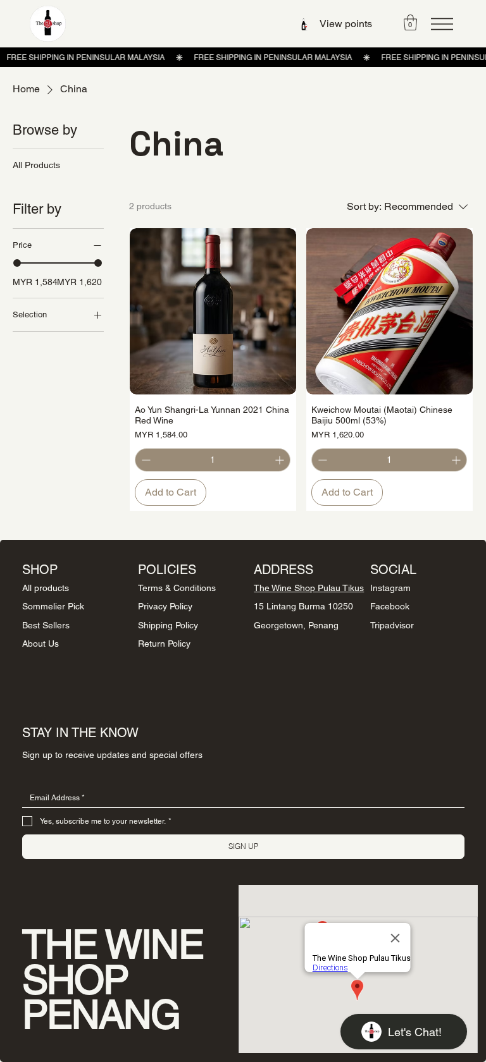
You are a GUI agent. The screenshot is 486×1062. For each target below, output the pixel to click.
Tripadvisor (392, 625)
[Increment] (281, 460)
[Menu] (442, 24)
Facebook (389, 606)
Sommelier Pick (53, 606)
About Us (40, 643)
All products (45, 588)
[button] (410, 22)
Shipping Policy (168, 625)
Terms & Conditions (177, 588)
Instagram (390, 588)
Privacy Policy (165, 606)
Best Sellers (46, 625)
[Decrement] (145, 460)
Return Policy (164, 643)
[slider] (17, 263)
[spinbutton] (213, 460)
